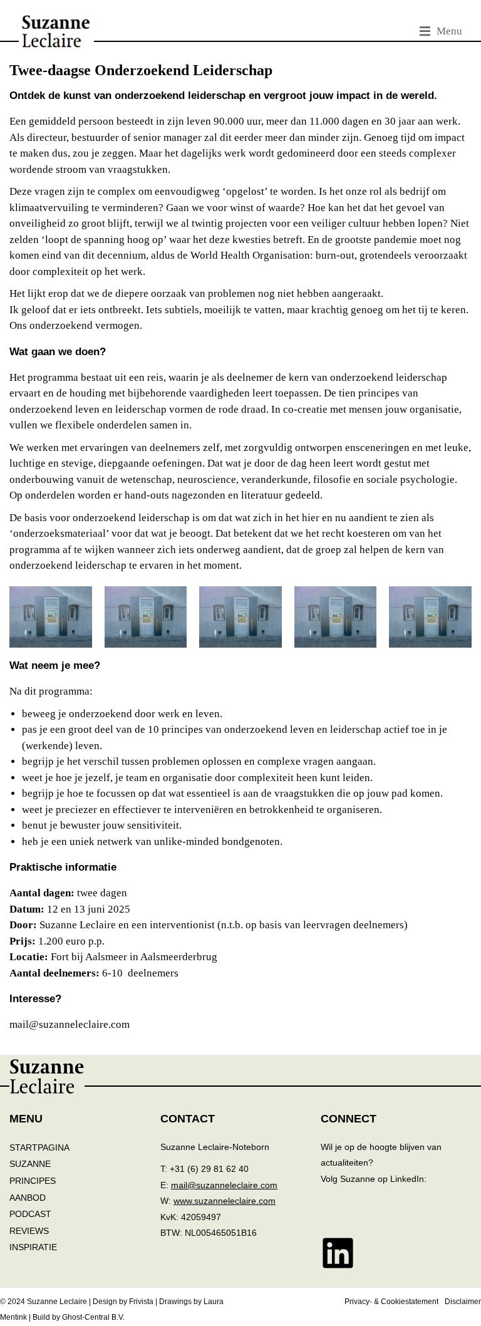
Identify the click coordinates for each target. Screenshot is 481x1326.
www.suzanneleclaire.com (224, 1201)
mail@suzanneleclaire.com (224, 1185)
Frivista (141, 1301)
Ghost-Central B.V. (93, 1317)
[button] (441, 31)
